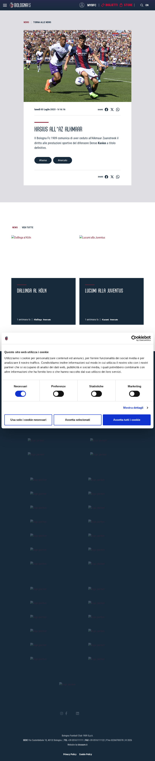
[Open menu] (5, 6)
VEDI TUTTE (27, 227)
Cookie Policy (85, 754)
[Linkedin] (77, 713)
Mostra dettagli (133, 407)
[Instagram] (61, 713)
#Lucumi (105, 319)
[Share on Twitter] (112, 109)
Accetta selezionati (77, 419)
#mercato (62, 160)
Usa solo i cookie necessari (28, 419)
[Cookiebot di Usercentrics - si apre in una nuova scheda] (134, 338)
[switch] (58, 394)
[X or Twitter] (71, 713)
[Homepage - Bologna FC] (20, 5)
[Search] (141, 5)
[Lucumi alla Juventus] (111, 256)
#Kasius (43, 160)
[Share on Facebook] (106, 109)
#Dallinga (38, 319)
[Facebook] (66, 713)
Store (128, 5)
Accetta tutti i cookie (126, 419)
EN (147, 5)
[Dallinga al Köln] (43, 256)
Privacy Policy (69, 754)
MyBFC (91, 5)
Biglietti (111, 5)
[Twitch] (88, 713)
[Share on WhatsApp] (118, 109)
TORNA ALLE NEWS (42, 22)
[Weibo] (93, 713)
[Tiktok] (82, 713)
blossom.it (83, 744)
